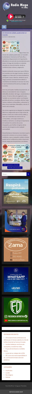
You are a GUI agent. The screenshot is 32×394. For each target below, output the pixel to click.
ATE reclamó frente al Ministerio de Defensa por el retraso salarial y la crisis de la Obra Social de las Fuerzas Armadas (16, 340)
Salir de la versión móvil (16, 392)
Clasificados (9, 370)
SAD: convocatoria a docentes (11, 165)
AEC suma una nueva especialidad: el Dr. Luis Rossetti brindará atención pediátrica (15, 358)
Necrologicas (9, 375)
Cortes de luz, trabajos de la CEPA (15, 353)
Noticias (8, 377)
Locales (8, 373)
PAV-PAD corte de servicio (14, 167)
